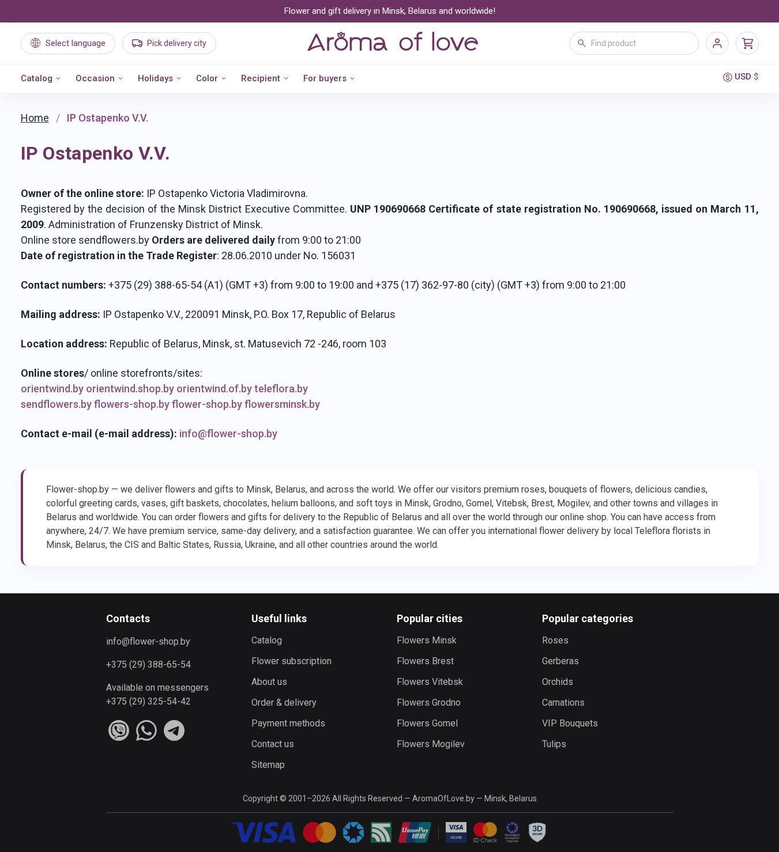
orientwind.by (52, 389)
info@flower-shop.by (228, 433)
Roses (555, 640)
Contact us (272, 744)
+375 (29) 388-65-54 (148, 664)
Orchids (557, 681)
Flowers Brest (425, 661)
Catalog (36, 78)
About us (269, 681)
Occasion (95, 78)
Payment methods (288, 723)
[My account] (717, 43)
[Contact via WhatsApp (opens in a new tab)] (146, 730)
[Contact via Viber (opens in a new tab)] (118, 730)
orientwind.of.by (214, 389)
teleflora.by (281, 389)
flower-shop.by (207, 404)
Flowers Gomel (427, 723)
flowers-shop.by (132, 404)
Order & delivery (284, 702)
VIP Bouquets (570, 723)
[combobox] (634, 43)
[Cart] (747, 43)
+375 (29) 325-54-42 (148, 701)
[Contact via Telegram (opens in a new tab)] (174, 730)
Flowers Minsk (427, 640)
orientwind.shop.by (130, 389)
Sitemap (268, 764)
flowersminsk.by (282, 404)
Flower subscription (291, 661)
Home (35, 118)
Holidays (155, 78)
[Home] (392, 43)
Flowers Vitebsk (430, 681)
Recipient (260, 78)
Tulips (554, 744)
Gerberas (560, 661)
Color (207, 78)
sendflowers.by (56, 404)
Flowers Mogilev (431, 744)
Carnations (563, 702)
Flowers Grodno (429, 702)
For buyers (325, 78)
